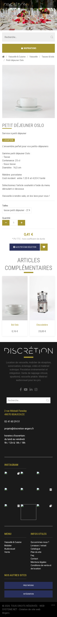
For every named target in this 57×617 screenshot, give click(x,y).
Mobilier (8, 545)
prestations (28, 585)
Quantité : (6, 218)
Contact (34, 559)
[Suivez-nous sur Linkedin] (31, 389)
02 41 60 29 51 (12, 421)
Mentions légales (38, 562)
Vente (7, 552)
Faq (32, 555)
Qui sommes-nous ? (40, 542)
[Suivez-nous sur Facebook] (21, 389)
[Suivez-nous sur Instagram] (36, 389)
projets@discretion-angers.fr (19, 428)
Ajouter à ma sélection (25, 247)
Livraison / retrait (38, 545)
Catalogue (35, 549)
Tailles (5, 205)
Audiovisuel (9, 549)
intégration (28, 594)
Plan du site (36, 552)
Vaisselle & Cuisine (12, 542)
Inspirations (29, 48)
